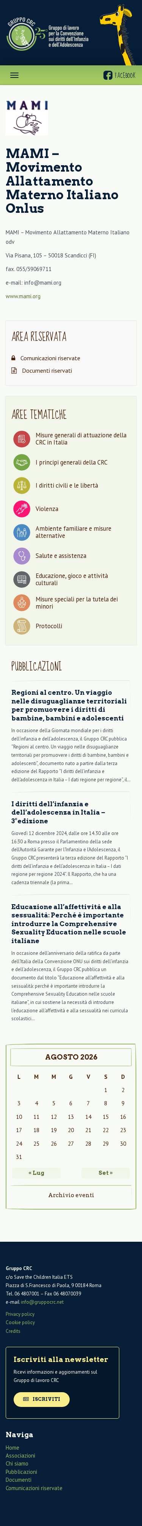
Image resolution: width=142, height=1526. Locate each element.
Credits (13, 1331)
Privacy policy (20, 1314)
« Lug (36, 1173)
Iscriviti (45, 1399)
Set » (105, 1173)
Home (12, 1447)
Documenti (18, 1479)
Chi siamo (17, 1463)
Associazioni (20, 1455)
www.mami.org (23, 296)
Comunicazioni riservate (49, 358)
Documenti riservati (46, 370)
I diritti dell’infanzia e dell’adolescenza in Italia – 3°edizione (58, 812)
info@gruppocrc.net (42, 1302)
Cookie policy (20, 1322)
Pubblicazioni (21, 1471)
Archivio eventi (71, 1195)
